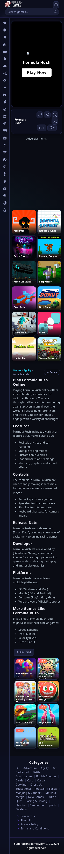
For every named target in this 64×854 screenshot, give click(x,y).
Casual (13, 37)
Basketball (22, 772)
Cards (13, 131)
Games (17, 370)
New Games (36, 797)
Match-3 (50, 793)
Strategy (21, 809)
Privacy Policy (29, 824)
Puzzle (13, 44)
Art (11, 102)
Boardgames (24, 776)
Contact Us (28, 816)
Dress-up (36, 784)
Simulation (37, 805)
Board (13, 116)
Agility (13, 95)
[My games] (56, 4)
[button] (55, 121)
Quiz (12, 188)
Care (12, 138)
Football (40, 789)
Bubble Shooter (46, 776)
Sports (13, 203)
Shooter (21, 805)
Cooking (21, 784)
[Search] (55, 12)
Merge (20, 797)
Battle (13, 73)
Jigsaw (13, 167)
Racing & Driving (36, 801)
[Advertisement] (32, 173)
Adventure (30, 768)
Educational (23, 789)
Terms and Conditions (35, 828)
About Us (27, 820)
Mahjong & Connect (28, 793)
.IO (11, 87)
